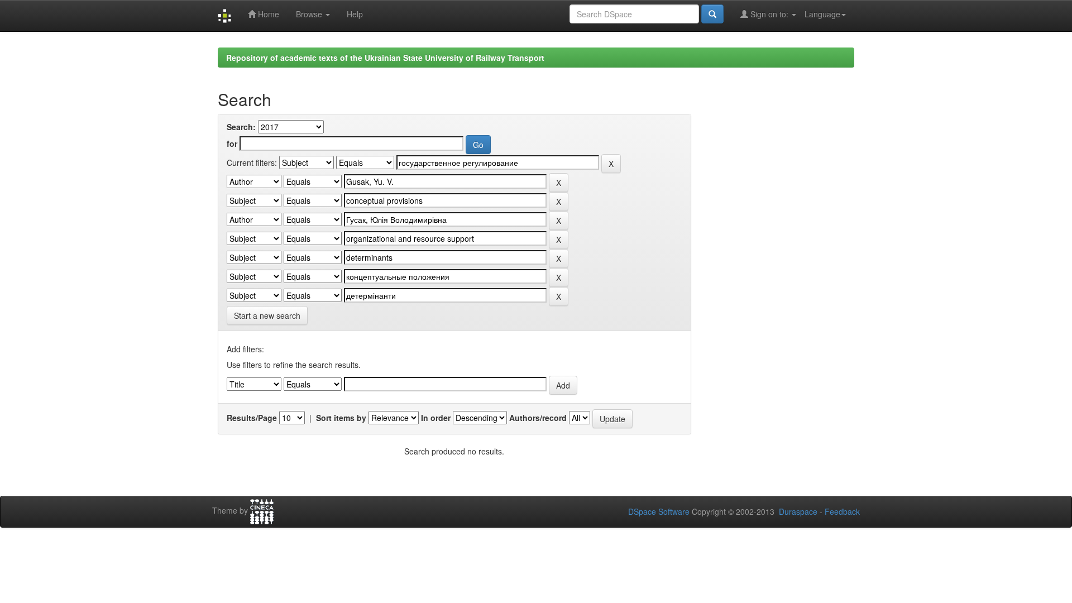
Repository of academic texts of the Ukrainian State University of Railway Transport (385, 57)
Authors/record (538, 417)
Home (267, 14)
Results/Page (252, 417)
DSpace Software (659, 511)
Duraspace (798, 511)
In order (436, 417)
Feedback (842, 511)
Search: (241, 126)
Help (355, 14)
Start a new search (267, 315)
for (232, 143)
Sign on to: (769, 14)
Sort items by (341, 417)
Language (822, 14)
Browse (310, 14)
